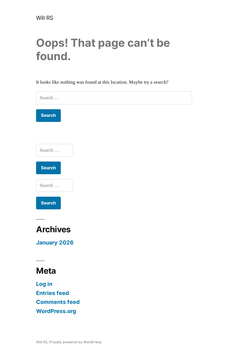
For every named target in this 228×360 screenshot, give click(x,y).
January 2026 (54, 242)
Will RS (44, 17)
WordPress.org (56, 311)
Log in (44, 284)
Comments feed (58, 302)
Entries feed (52, 293)
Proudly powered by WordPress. (75, 342)
